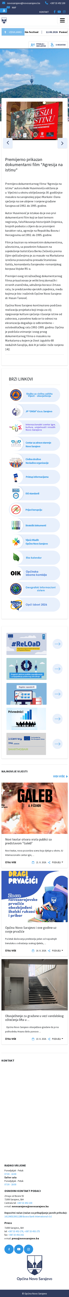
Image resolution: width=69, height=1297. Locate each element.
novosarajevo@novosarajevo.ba (30, 1206)
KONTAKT (44, 11)
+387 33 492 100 (57, 3)
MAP (14, 7)
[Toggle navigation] (62, 20)
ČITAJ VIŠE (10, 862)
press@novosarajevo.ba (25, 1238)
